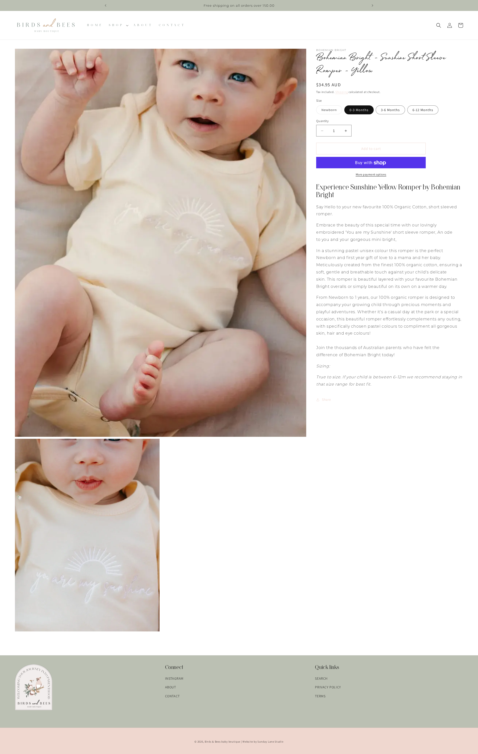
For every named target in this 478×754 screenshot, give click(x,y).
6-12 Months (423, 110)
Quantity (322, 121)
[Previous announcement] (105, 5)
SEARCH (321, 678)
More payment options (371, 175)
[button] (118, 25)
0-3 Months (359, 110)
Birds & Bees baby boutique (222, 741)
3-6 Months (390, 110)
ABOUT (170, 687)
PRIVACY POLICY (328, 687)
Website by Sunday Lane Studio (262, 741)
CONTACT (172, 696)
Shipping (341, 92)
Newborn (331, 110)
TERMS (320, 696)
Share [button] (326, 400)
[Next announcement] (372, 5)
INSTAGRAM (174, 678)
